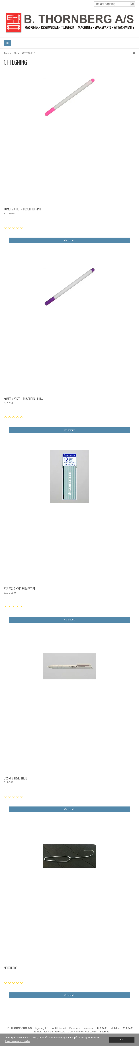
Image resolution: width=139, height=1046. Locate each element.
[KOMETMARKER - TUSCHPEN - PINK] (69, 136)
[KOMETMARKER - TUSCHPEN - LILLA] (69, 326)
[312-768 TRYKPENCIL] (69, 705)
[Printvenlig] (134, 53)
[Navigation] (7, 43)
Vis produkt (69, 240)
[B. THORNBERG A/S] (69, 22)
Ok (121, 1039)
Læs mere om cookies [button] (17, 1041)
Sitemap (104, 1031)
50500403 (101, 1028)
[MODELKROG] (69, 895)
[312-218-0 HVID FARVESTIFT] (69, 516)
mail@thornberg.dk (54, 1031)
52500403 (127, 1028)
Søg (132, 4)
